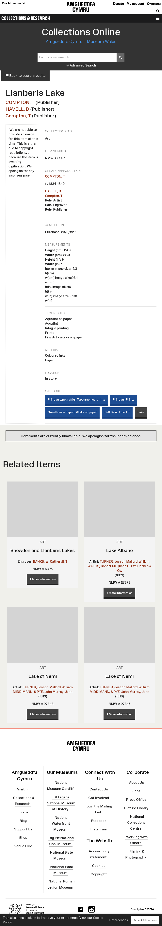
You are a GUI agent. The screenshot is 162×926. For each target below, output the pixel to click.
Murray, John (62, 691)
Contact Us (98, 789)
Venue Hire (23, 846)
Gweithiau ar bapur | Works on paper (72, 412)
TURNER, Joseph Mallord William (125, 561)
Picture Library (136, 808)
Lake (141, 412)
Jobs (136, 791)
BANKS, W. (41, 561)
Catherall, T (58, 561)
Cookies (98, 866)
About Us (136, 782)
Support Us (23, 829)
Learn (23, 812)
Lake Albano (119, 550)
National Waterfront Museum (61, 823)
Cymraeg (154, 3)
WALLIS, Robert (99, 566)
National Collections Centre (136, 822)
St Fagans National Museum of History (61, 803)
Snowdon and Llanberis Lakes (42, 550)
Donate (118, 3)
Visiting (23, 789)
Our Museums (12, 3)
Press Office (136, 800)
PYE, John (44, 691)
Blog (23, 821)
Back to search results (26, 76)
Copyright (99, 874)
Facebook (98, 821)
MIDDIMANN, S (24, 691)
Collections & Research (25, 18)
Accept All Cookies (145, 920)
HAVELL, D (17, 109)
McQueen (119, 566)
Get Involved (98, 798)
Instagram (98, 829)
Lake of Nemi (42, 676)
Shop (23, 838)
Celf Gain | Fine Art (117, 412)
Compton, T (18, 115)
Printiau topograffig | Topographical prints (76, 399)
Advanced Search (82, 65)
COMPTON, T (20, 102)
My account (135, 3)
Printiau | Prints (123, 399)
